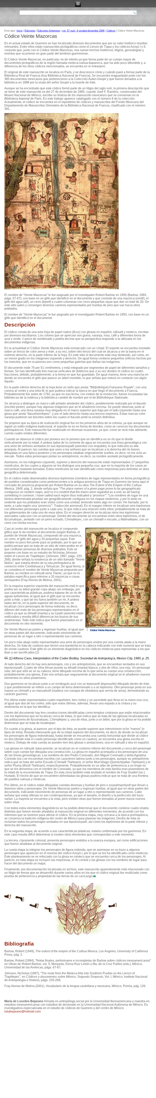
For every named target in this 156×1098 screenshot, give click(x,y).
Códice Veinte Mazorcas (30, 36)
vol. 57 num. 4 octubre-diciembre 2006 (83, 30)
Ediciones (30, 30)
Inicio (19, 30)
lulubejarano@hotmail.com (22, 1011)
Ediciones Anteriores (48, 30)
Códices (111, 30)
